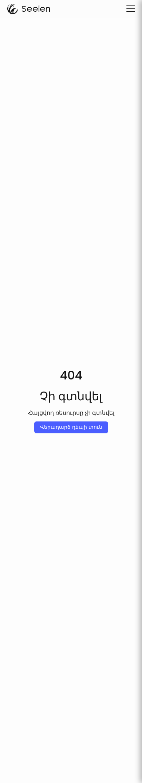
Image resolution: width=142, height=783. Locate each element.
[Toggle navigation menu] (130, 8)
